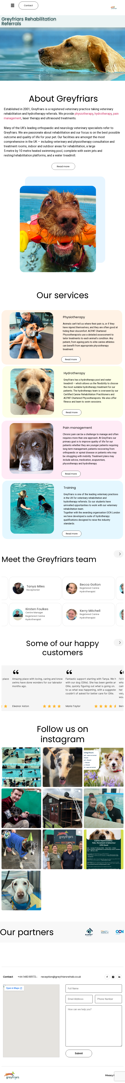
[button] (12, 5)
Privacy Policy (112, 1075)
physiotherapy (84, 113)
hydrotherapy (103, 113)
